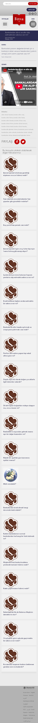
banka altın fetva (7, 118)
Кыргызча (31, 712)
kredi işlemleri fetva (23, 135)
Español (25, 712)
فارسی (28, 709)
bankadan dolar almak (24, 132)
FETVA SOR (31, 9)
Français (25, 695)
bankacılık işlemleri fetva (10, 129)
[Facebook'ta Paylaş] (16, 141)
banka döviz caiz (20, 120)
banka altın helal (19, 118)
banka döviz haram (20, 123)
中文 (24, 709)
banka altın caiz (19, 115)
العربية (25, 698)
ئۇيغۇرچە (25, 704)
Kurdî (32, 709)
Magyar (25, 715)
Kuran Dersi (26, 692)
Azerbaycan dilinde (28, 701)
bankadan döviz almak (9, 135)
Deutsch (31, 695)
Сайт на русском (28, 706)
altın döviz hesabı (7, 115)
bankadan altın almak (9, 132)
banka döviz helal (7, 126)
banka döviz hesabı (20, 126)
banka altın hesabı (8, 120)
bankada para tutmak (25, 129)
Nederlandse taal (28, 718)
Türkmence (32, 715)
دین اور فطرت (27, 721)
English (33, 692)
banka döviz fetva (7, 123)
